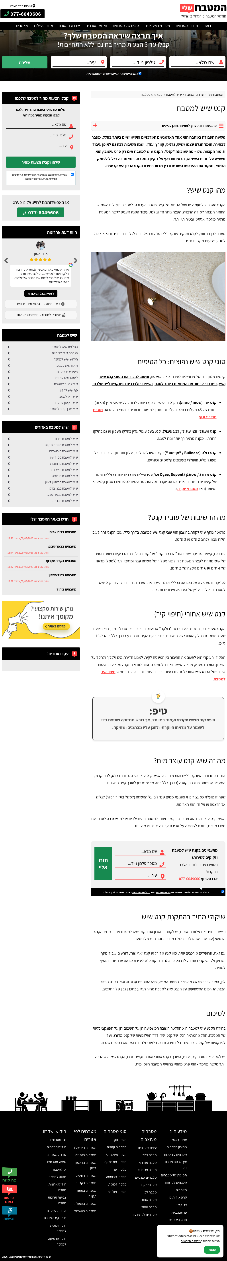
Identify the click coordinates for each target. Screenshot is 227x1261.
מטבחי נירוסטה (116, 1177)
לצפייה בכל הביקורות (41, 294)
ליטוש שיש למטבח (66, 378)
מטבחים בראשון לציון (85, 1165)
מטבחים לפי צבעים (144, 1214)
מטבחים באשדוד (85, 1211)
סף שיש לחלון (69, 390)
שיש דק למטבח (67, 396)
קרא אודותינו (178, 1197)
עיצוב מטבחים (147, 1147)
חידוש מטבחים (96, 25)
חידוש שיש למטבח (65, 359)
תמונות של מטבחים (174, 1175)
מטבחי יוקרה (187, 488)
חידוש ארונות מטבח (57, 1187)
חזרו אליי (103, 863)
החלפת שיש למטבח (64, 347)
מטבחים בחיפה (86, 1175)
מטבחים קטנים (117, 1147)
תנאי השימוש (112, 73)
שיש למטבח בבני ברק (63, 488)
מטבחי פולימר (117, 1191)
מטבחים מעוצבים (157, 25)
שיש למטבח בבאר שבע (62, 494)
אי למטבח (59, 1169)
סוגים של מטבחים (126, 25)
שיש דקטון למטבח (66, 402)
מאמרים (22, 25)
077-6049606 (189, 878)
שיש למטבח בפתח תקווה (61, 445)
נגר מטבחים (58, 1139)
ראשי (207, 25)
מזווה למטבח (57, 1177)
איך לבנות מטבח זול (176, 1165)
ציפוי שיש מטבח (67, 371)
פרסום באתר (178, 1212)
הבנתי (212, 1249)
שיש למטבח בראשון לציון (61, 482)
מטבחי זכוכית (117, 1184)
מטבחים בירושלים (84, 1147)
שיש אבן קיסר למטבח (63, 409)
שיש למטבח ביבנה (66, 438)
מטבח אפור (149, 1207)
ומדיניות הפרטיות (96, 73)
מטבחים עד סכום (175, 1154)
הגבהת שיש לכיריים (65, 353)
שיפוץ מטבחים (56, 1162)
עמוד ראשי (179, 1139)
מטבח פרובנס (147, 1170)
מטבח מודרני (148, 1162)
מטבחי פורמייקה (115, 1162)
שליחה (24, 62)
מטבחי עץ (120, 1169)
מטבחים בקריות (85, 1183)
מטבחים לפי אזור (175, 1182)
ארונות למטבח (56, 1210)
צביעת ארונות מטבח (57, 1200)
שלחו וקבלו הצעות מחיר (41, 162)
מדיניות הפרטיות (141, 892)
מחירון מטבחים (187, 25)
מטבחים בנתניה (85, 1155)
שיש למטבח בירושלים (63, 451)
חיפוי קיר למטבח (55, 1218)
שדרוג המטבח (69, 25)
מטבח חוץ (120, 1139)
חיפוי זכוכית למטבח (58, 1228)
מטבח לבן (150, 1192)
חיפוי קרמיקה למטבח (57, 1241)
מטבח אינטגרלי (116, 1154)
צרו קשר (181, 1205)
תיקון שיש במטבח (66, 365)
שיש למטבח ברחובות (64, 463)
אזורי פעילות (43, 25)
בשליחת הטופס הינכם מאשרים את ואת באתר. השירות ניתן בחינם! (156, 892)
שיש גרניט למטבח (66, 384)
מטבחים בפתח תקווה (86, 1193)
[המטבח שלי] (203, 10)
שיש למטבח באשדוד (64, 469)
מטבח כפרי (149, 1155)
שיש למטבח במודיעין (64, 457)
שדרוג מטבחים (56, 1154)
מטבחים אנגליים (146, 1177)
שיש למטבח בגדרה (65, 500)
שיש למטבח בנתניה (65, 476)
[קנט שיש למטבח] (158, 296)
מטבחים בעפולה (85, 1203)
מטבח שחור (149, 1199)
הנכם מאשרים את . (112, 73)
